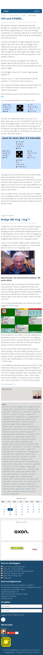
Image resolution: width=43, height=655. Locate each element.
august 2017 (31, 414)
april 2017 (36, 412)
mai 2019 (6, 432)
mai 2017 (6, 414)
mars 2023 (28, 464)
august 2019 (31, 432)
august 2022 (15, 459)
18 (27, 509)
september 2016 (34, 407)
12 (33, 507)
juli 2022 (6, 459)
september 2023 (9, 469)
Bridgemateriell (14, 15)
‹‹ (1, 498)
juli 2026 (6, 494)
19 (33, 509)
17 (22, 509)
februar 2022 (30, 454)
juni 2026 (32, 491)
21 (4, 512)
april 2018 (15, 422)
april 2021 (36, 447)
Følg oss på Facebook (3, 619)
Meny (6, 11)
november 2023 (33, 469)
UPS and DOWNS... (12, 18)
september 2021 (9, 452)
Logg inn (37, 11)
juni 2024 (32, 474)
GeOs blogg (7, 389)
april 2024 (15, 474)
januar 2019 (7, 429)
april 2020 (15, 439)
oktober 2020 (7, 444)
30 (16, 514)
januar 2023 (7, 464)
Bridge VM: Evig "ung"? (15, 219)
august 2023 (31, 466)
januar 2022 (20, 454)
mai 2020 (24, 439)
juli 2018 (6, 424)
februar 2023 (17, 464)
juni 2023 (14, 466)
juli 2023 (22, 466)
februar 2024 (30, 471)
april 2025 (36, 481)
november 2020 (19, 444)
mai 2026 (24, 491)
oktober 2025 (21, 486)
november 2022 (19, 461)
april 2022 (15, 457)
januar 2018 (20, 419)
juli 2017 (22, 414)
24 (22, 512)
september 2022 (27, 459)
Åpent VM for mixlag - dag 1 (12, 576)
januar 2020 (20, 437)
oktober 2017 (21, 417)
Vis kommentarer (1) (8, 384)
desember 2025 (8, 489)
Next (40, 530)
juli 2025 (22, 484)
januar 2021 (7, 447)
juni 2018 (32, 422)
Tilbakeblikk (7, 578)
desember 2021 (8, 454)
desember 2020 (32, 444)
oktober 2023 (21, 469)
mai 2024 (24, 474)
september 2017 (9, 417)
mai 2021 (6, 449)
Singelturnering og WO (8, 596)
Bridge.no (4, 15)
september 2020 (27, 442)
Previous (2, 530)
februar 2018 (30, 419)
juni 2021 (14, 449)
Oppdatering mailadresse (9, 592)
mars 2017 (28, 412)
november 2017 (33, 417)
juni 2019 (14, 432)
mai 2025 (6, 484)
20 (39, 509)
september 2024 (27, 476)
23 (16, 512)
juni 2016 (5, 407)
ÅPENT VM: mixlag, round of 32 (13, 573)
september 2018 (27, 424)
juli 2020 (6, 442)
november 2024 (19, 479)
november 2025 (33, 486)
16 (16, 509)
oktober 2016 (7, 409)
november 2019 (33, 434)
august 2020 (15, 442)
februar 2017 (17, 412)
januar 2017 (7, 412)
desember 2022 (32, 461)
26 (33, 512)
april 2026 (15, 491)
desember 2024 (32, 479)
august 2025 (31, 484)
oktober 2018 (7, 427)
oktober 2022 (7, 461)
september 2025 (9, 486)
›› (41, 498)
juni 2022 (32, 457)
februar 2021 (17, 447)
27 (39, 512)
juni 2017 (14, 414)
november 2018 (19, 427)
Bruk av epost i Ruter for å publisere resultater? (17, 585)
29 (10, 514)
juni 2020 (32, 439)
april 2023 (36, 464)
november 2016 (19, 409)
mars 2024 (7, 474)
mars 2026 (7, 491)
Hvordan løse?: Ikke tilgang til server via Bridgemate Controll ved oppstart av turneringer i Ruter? (21, 588)
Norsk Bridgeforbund (14, 4)
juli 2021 (22, 449)
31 (22, 514)
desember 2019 (8, 437)
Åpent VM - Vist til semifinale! (13, 569)
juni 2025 (14, 484)
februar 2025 (17, 481)
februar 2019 (17, 429)
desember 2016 (32, 409)
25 (27, 512)
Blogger (23, 15)
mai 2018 (24, 422)
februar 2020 (30, 437)
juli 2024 (6, 476)
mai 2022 (24, 457)
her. (2, 96)
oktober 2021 (21, 452)
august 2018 (15, 424)
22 (10, 512)
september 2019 (9, 434)
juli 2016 (13, 407)
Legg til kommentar (7, 215)
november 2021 (33, 452)
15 (10, 509)
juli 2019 (22, 432)
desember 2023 (8, 471)
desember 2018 (32, 427)
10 (22, 507)
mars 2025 (28, 481)
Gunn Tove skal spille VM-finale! (14, 567)
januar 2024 (20, 471)
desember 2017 (8, 419)
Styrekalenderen (6, 598)
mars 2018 (7, 422)
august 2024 (15, 476)
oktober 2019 (21, 434)
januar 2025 (7, 481)
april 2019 (36, 429)
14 (4, 509)
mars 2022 (7, 457)
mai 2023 (6, 466)
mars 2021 (28, 447)
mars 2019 (28, 429)
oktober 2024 (7, 479)
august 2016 (22, 407)
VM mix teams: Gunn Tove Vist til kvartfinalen (18, 571)
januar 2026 (20, 489)
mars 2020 (7, 439)
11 (27, 507)
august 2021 (31, 449)
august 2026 (15, 494)
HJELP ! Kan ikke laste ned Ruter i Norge (14, 594)
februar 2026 (30, 489)
